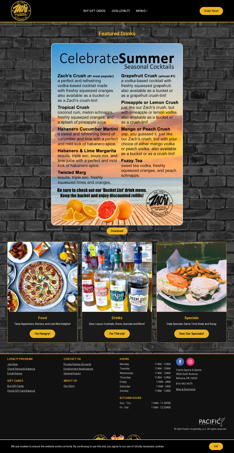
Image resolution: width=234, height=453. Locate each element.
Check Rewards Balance (21, 368)
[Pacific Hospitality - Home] (212, 421)
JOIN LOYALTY (120, 11)
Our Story (69, 386)
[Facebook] (180, 362)
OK (216, 446)
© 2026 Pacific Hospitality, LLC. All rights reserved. (200, 429)
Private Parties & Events (77, 364)
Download (117, 231)
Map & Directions (185, 389)
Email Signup (14, 373)
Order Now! (211, 11)
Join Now (12, 364)
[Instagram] (190, 362)
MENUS (141, 11)
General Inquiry (72, 373)
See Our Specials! (191, 333)
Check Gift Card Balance (21, 390)
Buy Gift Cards (15, 386)
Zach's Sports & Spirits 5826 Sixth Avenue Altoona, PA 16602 (189, 374)
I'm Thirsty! (117, 333)
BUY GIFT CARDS (94, 11)
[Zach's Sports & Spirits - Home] (21, 11)
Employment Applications (78, 368)
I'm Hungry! (42, 333)
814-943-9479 (184, 383)
